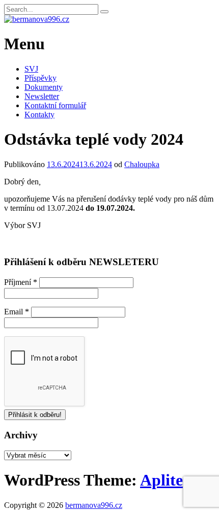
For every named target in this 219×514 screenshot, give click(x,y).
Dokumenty (43, 87)
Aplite (161, 480)
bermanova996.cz (93, 505)
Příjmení (20, 282)
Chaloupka (141, 164)
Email (16, 311)
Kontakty (39, 114)
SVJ (31, 69)
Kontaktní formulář (55, 105)
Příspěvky (40, 78)
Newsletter (41, 96)
